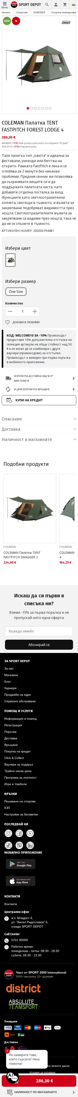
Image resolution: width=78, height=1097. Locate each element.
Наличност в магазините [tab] (27, 439)
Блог (7, 681)
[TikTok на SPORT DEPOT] (8, 845)
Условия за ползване (42, 1072)
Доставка (10, 738)
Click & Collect (14, 758)
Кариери (10, 688)
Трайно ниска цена (17, 771)
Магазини (11, 675)
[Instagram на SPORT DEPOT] (8, 833)
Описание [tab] (12, 419)
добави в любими (26, 322)
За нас (9, 668)
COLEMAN (13, 123)
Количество (14, 303)
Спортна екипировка (63, 12)
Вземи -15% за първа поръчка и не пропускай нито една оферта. (39, 606)
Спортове (22, 12)
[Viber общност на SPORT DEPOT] (19, 845)
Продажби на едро (17, 694)
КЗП (7, 808)
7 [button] (50, 108)
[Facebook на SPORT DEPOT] (19, 833)
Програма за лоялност (20, 777)
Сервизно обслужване (20, 701)
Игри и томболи (15, 784)
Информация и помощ (20, 718)
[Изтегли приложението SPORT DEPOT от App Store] (20, 881)
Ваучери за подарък (18, 764)
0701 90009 (19, 940)
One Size (16, 291)
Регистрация (13, 725)
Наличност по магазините (35, 1092)
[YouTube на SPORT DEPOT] (30, 833)
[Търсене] (47, 4)
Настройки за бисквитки (21, 814)
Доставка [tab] (11, 429)
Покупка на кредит (17, 751)
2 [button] (32, 108)
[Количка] (64, 4)
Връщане (11, 745)
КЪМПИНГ (40, 12)
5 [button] (43, 108)
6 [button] (46, 108)
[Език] (73, 4)
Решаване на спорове (20, 801)
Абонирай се (39, 644)
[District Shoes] (23, 988)
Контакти (10, 904)
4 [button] (39, 108)
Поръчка (10, 731)
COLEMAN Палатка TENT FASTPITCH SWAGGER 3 (22, 554)
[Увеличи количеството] (35, 311)
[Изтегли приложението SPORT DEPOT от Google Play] (20, 864)
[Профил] (56, 4)
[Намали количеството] (10, 311)
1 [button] (28, 108)
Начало (6, 12)
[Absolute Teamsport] (23, 1004)
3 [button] (35, 108)
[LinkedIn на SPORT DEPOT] (30, 845)
